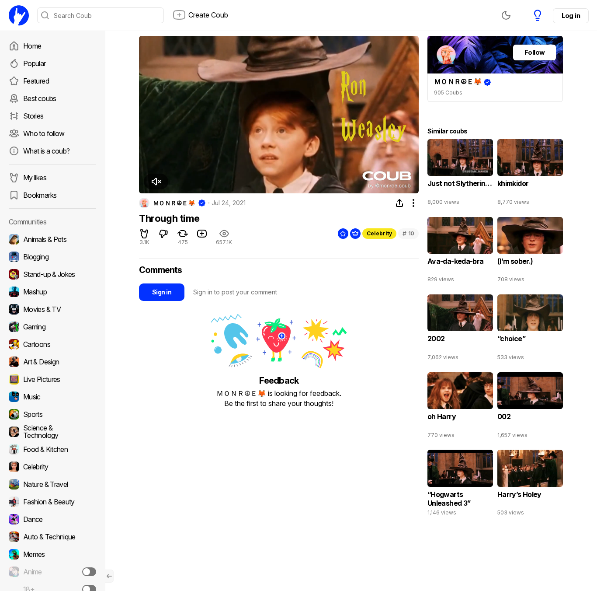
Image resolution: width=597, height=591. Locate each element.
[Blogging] (52, 257)
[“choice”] (530, 329)
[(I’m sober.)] (530, 252)
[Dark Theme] (506, 15)
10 (408, 233)
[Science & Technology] (52, 432)
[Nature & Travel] (52, 484)
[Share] (399, 203)
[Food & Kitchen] (52, 449)
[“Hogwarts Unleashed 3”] (460, 485)
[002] (530, 407)
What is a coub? (46, 151)
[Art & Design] (52, 362)
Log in (571, 15)
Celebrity (379, 233)
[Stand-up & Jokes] (52, 274)
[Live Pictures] (52, 379)
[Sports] (52, 414)
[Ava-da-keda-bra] (460, 252)
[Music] (52, 397)
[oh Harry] (460, 407)
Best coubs (39, 98)
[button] (156, 181)
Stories (33, 116)
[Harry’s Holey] (530, 485)
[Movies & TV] (52, 309)
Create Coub (208, 14)
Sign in (161, 292)
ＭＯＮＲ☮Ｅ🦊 (174, 203)
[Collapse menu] (109, 576)
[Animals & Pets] (52, 239)
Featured (36, 81)
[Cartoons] (52, 344)
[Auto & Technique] (52, 537)
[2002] (460, 329)
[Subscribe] (89, 571)
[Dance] (52, 519)
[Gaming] (52, 327)
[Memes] (52, 554)
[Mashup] (52, 292)
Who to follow (44, 133)
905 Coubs (448, 92)
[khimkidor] (530, 174)
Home (32, 46)
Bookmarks (39, 195)
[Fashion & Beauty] (52, 502)
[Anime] (52, 572)
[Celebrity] (52, 467)
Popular (34, 63)
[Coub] (19, 15)
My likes (34, 177)
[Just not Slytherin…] (460, 174)
